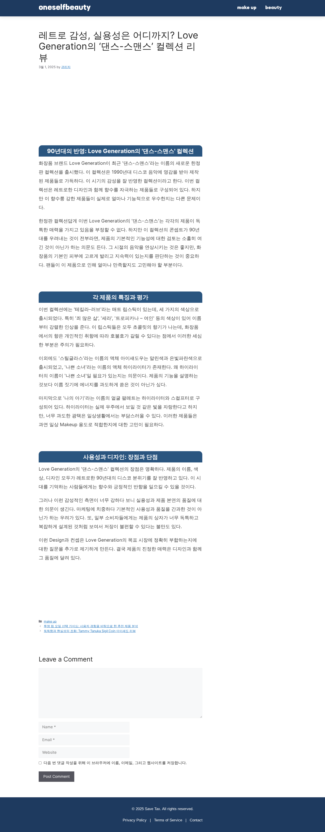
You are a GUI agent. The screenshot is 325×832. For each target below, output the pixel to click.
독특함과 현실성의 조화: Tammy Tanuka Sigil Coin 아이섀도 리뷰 (90, 631)
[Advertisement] (118, 99)
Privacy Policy (135, 820)
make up (246, 8)
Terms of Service (168, 820)
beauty (273, 8)
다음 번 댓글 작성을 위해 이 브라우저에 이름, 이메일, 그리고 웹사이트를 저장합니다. (115, 763)
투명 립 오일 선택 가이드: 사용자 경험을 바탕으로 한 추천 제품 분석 (91, 626)
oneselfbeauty (65, 8)
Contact (196, 820)
